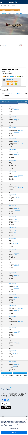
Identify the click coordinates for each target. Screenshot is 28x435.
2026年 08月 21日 (12, 249)
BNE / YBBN (15, 353)
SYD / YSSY (14, 108)
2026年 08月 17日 (12, 361)
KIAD (19, 331)
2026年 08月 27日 (12, 138)
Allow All (14, 432)
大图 (5, 45)
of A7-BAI (6, 76)
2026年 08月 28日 (12, 116)
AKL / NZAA (15, 230)
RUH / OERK (17, 197)
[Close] (26, 419)
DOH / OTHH (16, 109)
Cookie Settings (14, 428)
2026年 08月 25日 (12, 171)
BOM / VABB (20, 130)
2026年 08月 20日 (12, 316)
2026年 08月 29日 (12, 105)
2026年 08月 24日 (12, 183)
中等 (2, 45)
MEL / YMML (20, 175)
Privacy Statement (9, 425)
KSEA (18, 152)
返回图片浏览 (4, 10)
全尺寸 (8, 45)
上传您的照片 (12, 10)
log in (9, 93)
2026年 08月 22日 (12, 238)
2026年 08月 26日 (12, 149)
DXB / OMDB (15, 286)
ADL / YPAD (16, 219)
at (20, 76)
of (13, 76)
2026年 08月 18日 (12, 350)
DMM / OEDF (17, 264)
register (17, 93)
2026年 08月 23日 (12, 216)
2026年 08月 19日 (12, 327)
